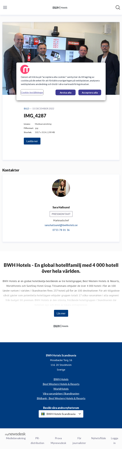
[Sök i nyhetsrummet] (117, 7)
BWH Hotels (61, 379)
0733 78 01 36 (61, 230)
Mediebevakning (16, 438)
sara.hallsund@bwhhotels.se (61, 225)
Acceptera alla (90, 92)
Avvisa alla (65, 92)
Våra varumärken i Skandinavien (61, 393)
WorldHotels (61, 388)
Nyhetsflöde (98, 438)
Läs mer (61, 313)
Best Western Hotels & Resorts (61, 384)
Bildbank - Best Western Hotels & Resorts (61, 398)
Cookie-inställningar (32, 92)
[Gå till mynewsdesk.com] (15, 434)
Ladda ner (32, 141)
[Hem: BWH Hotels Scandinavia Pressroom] (60, 7)
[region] (61, 81)
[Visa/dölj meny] (5, 7)
